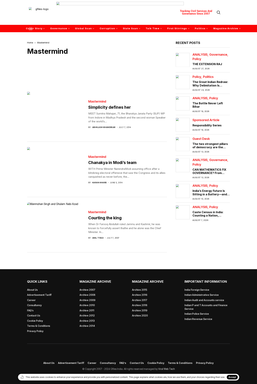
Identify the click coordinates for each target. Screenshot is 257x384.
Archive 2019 (139, 310)
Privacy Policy (35, 331)
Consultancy (34, 305)
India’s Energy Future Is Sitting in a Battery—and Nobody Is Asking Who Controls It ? (209, 196)
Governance (218, 54)
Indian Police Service (196, 313)
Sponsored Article (205, 120)
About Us (32, 289)
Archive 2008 (87, 294)
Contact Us (33, 315)
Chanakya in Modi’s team (112, 162)
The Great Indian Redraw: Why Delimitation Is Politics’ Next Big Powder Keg (210, 87)
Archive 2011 (87, 310)
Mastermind (97, 101)
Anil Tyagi (98, 238)
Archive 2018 (139, 305)
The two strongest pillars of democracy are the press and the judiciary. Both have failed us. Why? (210, 149)
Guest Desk (201, 139)
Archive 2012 (87, 315)
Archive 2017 (139, 300)
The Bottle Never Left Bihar (207, 105)
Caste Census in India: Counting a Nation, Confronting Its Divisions (209, 215)
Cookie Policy (35, 320)
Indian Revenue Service (198, 318)
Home (30, 42)
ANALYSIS (200, 54)
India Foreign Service (196, 289)
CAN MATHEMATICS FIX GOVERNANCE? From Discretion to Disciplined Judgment (209, 174)
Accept (232, 377)
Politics (208, 77)
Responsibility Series (207, 125)
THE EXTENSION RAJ (207, 64)
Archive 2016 (139, 294)
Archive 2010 (87, 305)
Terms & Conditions (38, 325)
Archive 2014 (87, 325)
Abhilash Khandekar (104, 127)
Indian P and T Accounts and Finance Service (205, 307)
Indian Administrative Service (201, 294)
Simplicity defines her (109, 107)
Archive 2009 (87, 300)
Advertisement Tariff (39, 294)
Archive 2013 (87, 320)
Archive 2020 (140, 315)
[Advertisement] (97, 71)
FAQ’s (30, 310)
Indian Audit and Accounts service (204, 300)
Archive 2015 (139, 289)
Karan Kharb (99, 182)
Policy (196, 59)
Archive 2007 (87, 289)
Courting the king (105, 217)
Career (31, 300)
